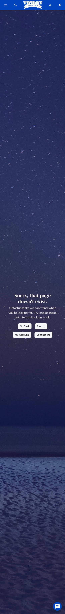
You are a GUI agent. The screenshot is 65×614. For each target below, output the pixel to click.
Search (41, 326)
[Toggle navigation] (5, 5)
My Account (22, 334)
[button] (15, 5)
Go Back (25, 326)
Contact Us (43, 334)
